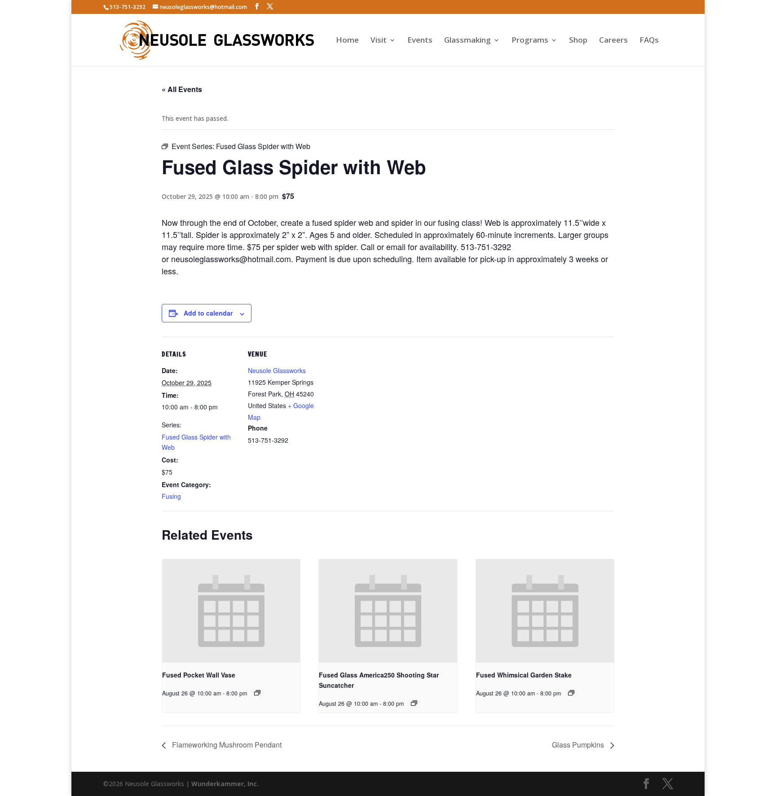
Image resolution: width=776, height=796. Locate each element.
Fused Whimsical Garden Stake (524, 674)
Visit (378, 41)
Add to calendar (208, 312)
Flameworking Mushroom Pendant (226, 744)
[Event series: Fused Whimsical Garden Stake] (571, 692)
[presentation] (231, 611)
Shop (578, 41)
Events (419, 41)
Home (347, 41)
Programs (529, 41)
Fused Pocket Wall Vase (198, 674)
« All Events (182, 89)
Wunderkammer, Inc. (225, 783)
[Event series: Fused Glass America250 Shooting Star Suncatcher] (414, 703)
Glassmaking (467, 41)
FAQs (649, 41)
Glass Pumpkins (579, 744)
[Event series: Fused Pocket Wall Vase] (257, 692)
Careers (613, 41)
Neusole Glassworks (277, 370)
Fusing (171, 496)
